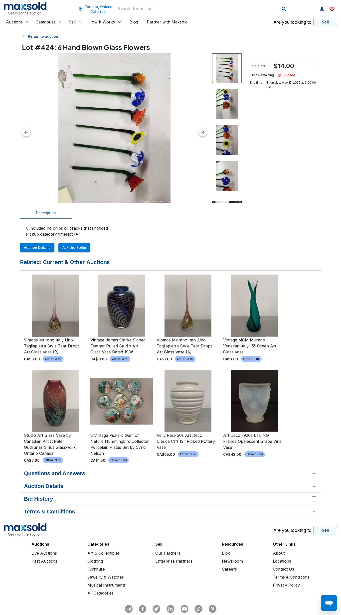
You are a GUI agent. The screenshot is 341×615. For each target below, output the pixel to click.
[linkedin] (170, 609)
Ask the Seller (74, 247)
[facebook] (143, 609)
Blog (134, 21)
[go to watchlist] (332, 9)
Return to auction (43, 36)
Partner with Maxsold (167, 21)
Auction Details (37, 247)
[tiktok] (198, 609)
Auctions (14, 21)
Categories (46, 21)
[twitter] (157, 609)
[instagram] (129, 609)
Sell (72, 21)
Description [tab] (46, 213)
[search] (284, 9)
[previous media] (26, 132)
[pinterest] (212, 609)
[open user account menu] (322, 9)
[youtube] (184, 609)
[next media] (202, 132)
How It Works (102, 21)
